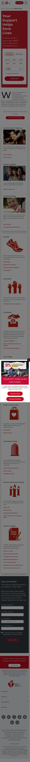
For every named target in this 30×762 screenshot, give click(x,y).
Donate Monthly (15, 399)
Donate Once (15, 393)
